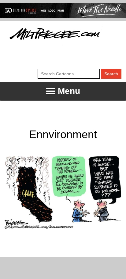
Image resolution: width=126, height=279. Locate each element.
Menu (67, 91)
